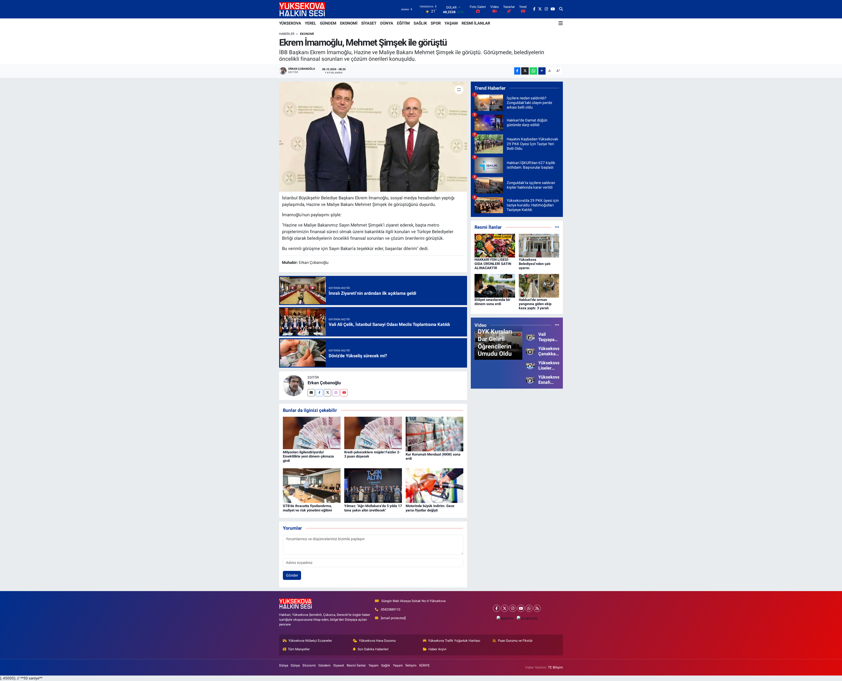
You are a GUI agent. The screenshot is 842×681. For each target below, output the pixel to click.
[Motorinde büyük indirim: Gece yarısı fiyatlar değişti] (434, 485)
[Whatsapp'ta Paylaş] (533, 71)
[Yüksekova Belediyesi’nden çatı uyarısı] (539, 245)
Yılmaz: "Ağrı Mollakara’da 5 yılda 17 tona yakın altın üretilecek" (373, 508)
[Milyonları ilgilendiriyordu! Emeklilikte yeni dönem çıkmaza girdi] (312, 433)
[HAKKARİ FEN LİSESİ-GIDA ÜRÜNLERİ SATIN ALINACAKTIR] (495, 245)
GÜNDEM (328, 23)
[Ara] (561, 9)
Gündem (324, 665)
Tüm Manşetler (299, 649)
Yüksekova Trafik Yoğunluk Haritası (454, 641)
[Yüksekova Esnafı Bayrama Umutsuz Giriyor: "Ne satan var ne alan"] (530, 379)
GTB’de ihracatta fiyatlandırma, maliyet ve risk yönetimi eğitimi (307, 508)
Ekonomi (307, 34)
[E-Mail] (311, 392)
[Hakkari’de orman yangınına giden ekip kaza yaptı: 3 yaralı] (539, 285)
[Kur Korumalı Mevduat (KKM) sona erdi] (434, 433)
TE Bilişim (555, 667)
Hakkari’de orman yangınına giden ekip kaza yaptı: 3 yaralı (535, 304)
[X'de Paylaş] (525, 71)
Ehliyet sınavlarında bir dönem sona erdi (492, 302)
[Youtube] (344, 392)
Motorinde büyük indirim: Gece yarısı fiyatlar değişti (430, 508)
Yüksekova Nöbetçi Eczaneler (310, 641)
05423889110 (390, 609)
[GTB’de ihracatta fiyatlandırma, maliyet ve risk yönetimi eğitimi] (312, 485)
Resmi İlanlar (356, 665)
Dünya (283, 665)
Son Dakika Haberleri (373, 649)
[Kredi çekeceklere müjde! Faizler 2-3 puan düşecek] (373, 433)
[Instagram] (335, 392)
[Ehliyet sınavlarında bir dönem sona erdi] (495, 285)
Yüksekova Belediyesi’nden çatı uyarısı (534, 263)
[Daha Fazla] (542, 71)
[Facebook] (319, 392)
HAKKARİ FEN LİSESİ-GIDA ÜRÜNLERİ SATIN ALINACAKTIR (493, 263)
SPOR (436, 23)
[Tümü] (557, 227)
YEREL (310, 23)
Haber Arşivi (437, 649)
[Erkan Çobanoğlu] (293, 385)
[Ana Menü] (560, 23)
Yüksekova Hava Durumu (377, 641)
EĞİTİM (403, 23)
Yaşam (373, 665)
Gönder (292, 575)
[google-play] (527, 618)
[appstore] (505, 618)
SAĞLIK (420, 23)
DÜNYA (386, 23)
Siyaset (338, 665)
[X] (504, 608)
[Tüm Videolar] (557, 325)
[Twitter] (327, 392)
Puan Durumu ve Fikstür (515, 641)
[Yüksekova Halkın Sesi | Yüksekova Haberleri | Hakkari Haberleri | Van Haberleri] (302, 9)
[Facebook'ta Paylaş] (517, 71)
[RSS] (537, 608)
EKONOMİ (348, 23)
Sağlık (385, 665)
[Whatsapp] (529, 608)
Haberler (286, 34)
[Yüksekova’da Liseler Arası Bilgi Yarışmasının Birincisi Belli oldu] (530, 365)
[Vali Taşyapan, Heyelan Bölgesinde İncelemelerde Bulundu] (530, 336)
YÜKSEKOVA (290, 23)
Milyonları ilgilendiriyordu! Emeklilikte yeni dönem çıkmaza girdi (308, 456)
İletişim (410, 665)
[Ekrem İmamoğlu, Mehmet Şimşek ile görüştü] (373, 137)
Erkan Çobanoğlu (324, 382)
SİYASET (368, 23)
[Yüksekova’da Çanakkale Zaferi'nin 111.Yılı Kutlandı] (530, 351)
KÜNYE (424, 665)
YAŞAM (451, 23)
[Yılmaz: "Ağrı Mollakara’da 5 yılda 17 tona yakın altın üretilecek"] (373, 485)
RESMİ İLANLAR (476, 23)
